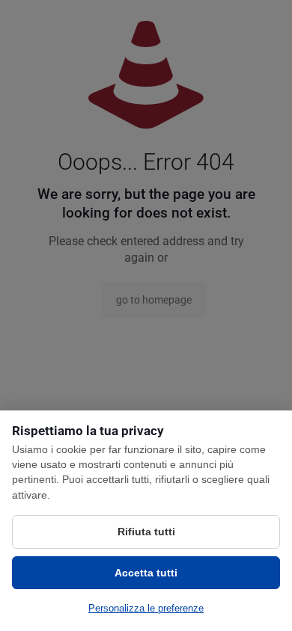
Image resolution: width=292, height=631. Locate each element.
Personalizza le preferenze (146, 608)
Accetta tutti (146, 573)
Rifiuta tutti (146, 532)
